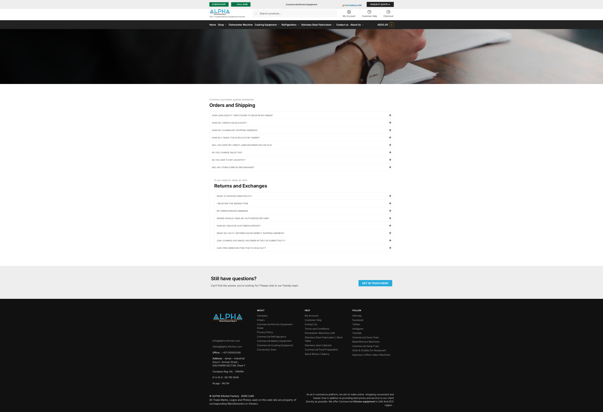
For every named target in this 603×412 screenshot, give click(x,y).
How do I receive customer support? (239, 225)
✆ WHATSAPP (219, 4)
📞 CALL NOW (241, 4)
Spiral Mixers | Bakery (317, 353)
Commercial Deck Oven (365, 337)
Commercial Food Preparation (322, 349)
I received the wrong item (232, 203)
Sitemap (356, 315)
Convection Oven (267, 349)
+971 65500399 (231, 352)
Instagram (357, 328)
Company (262, 315)
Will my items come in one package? (233, 167)
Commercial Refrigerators (272, 336)
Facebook (357, 320)
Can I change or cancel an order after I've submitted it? (251, 240)
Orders (261, 320)
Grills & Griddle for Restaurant (369, 350)
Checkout (388, 16)
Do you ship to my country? (228, 160)
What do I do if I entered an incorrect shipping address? (250, 233)
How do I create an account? (229, 123)
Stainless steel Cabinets (318, 345)
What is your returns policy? (234, 196)
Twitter (356, 324)
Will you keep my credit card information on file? (242, 145)
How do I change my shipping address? (235, 130)
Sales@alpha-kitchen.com (227, 346)
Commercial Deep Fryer (365, 346)
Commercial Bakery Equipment (274, 340)
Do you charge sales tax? (227, 152)
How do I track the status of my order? (235, 137)
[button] (386, 24)
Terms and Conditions (317, 328)
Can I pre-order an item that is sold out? (241, 248)
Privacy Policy (265, 332)
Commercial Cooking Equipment (275, 345)
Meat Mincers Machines (366, 341)
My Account (349, 16)
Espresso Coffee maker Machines (371, 354)
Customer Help (369, 16)
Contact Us (311, 324)
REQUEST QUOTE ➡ (380, 4)
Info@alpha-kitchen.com (226, 340)
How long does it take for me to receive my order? (242, 115)
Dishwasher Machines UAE (320, 332)
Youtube (357, 332)
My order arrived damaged (232, 211)
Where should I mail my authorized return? (243, 218)
